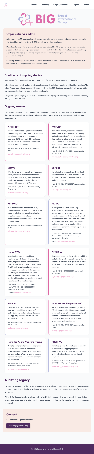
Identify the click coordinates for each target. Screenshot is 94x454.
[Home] (5, 4)
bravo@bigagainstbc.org (18, 192)
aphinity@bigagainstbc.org (19, 154)
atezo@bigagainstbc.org (62, 331)
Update (34, 4)
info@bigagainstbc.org (18, 425)
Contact (86, 4)
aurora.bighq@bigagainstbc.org (65, 157)
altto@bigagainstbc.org (66, 241)
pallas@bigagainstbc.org (18, 328)
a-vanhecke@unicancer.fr (18, 369)
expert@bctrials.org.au (61, 190)
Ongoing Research (61, 4)
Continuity (45, 4)
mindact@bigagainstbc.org (19, 231)
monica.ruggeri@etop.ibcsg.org (65, 366)
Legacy (76, 4)
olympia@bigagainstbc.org (62, 277)
